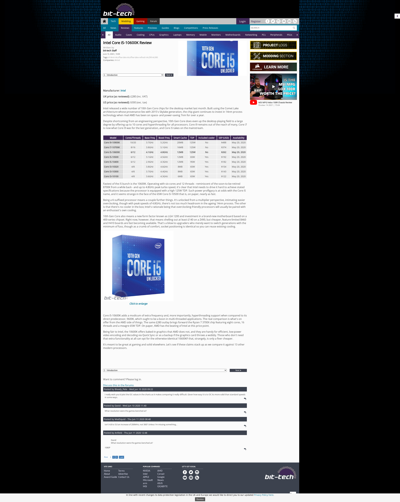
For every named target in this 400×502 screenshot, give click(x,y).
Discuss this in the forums (118, 385)
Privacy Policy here (263, 494)
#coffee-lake (121, 57)
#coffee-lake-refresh (136, 57)
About (107, 474)
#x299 (149, 57)
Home (107, 471)
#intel (117, 60)
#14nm (111, 57)
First (106, 457)
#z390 (155, 57)
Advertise (123, 474)
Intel (123, 90)
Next (168, 75)
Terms (121, 471)
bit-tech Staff (110, 50)
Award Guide (110, 477)
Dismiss (200, 499)
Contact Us (123, 477)
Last (121, 457)
